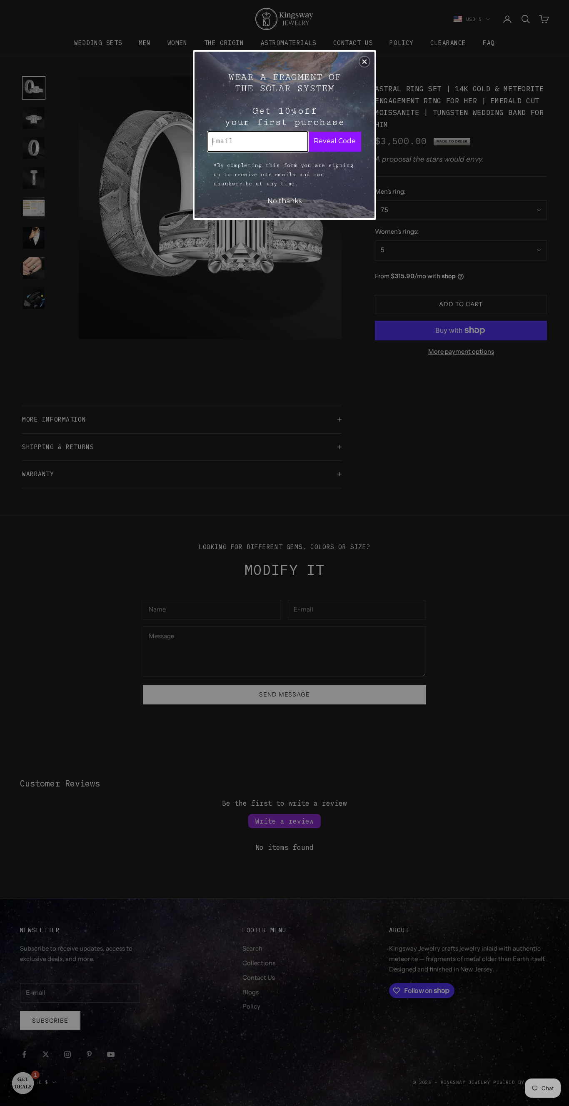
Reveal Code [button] (335, 141)
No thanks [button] (284, 201)
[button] (364, 62)
